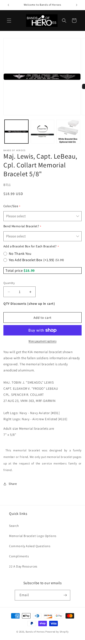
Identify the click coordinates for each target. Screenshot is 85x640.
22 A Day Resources (23, 566)
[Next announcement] (77, 5)
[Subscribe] (65, 595)
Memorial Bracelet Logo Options (32, 536)
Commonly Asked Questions (29, 546)
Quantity (9, 283)
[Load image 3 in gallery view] (68, 131)
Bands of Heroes (35, 631)
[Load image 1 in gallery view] (16, 131)
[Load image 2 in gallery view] (42, 131)
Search (14, 526)
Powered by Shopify (57, 631)
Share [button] (13, 484)
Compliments (19, 556)
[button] (9, 21)
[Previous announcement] (8, 5)
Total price (14, 270)
